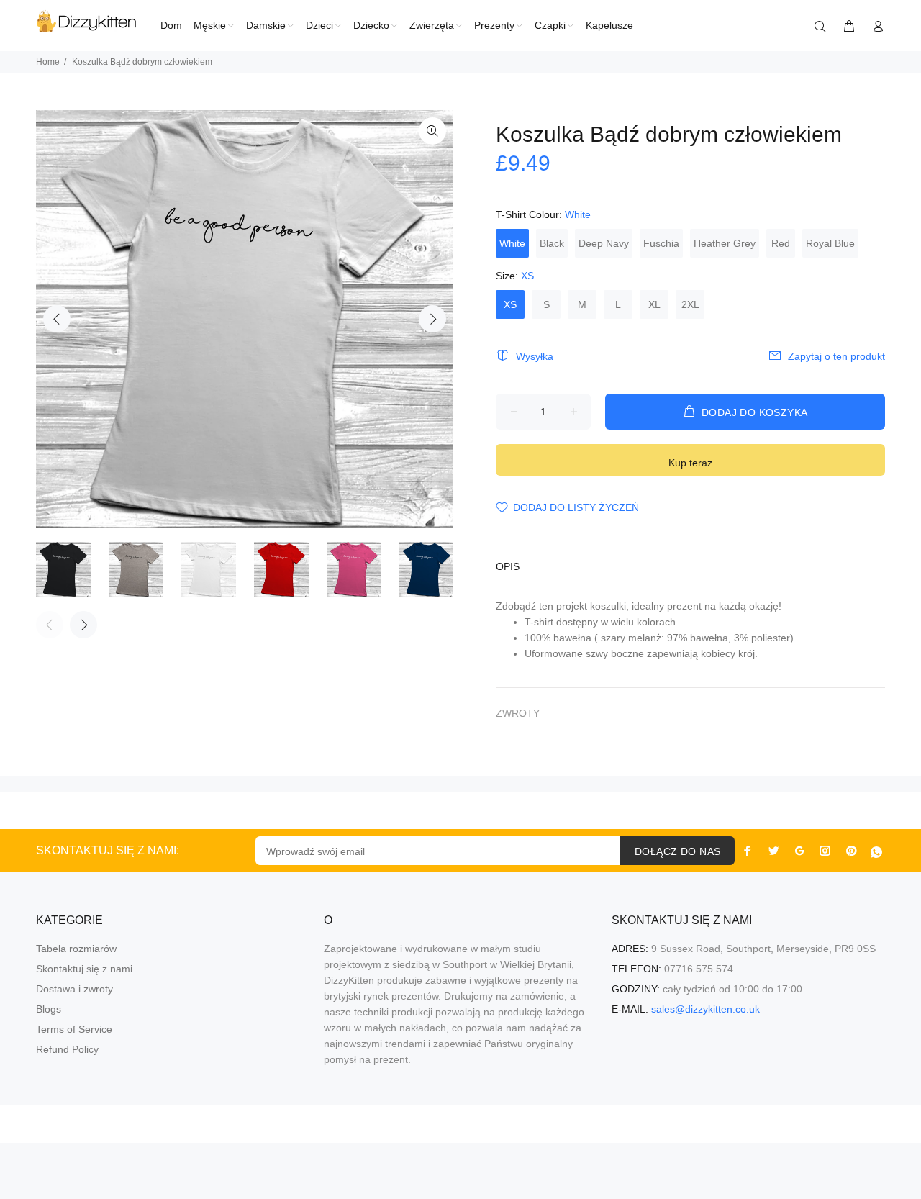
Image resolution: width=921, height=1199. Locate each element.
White (512, 243)
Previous (57, 318)
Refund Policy (67, 1049)
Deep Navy (604, 243)
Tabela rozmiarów (76, 948)
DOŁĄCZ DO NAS (677, 851)
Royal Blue (830, 243)
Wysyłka (534, 356)
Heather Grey (725, 243)
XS (510, 304)
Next (432, 318)
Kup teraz (690, 463)
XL (654, 304)
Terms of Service (74, 1029)
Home (48, 62)
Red (780, 243)
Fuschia (661, 243)
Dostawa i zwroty (74, 989)
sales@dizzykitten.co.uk (705, 1009)
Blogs (48, 1009)
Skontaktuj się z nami (84, 968)
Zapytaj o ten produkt (836, 356)
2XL (690, 304)
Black (552, 243)
